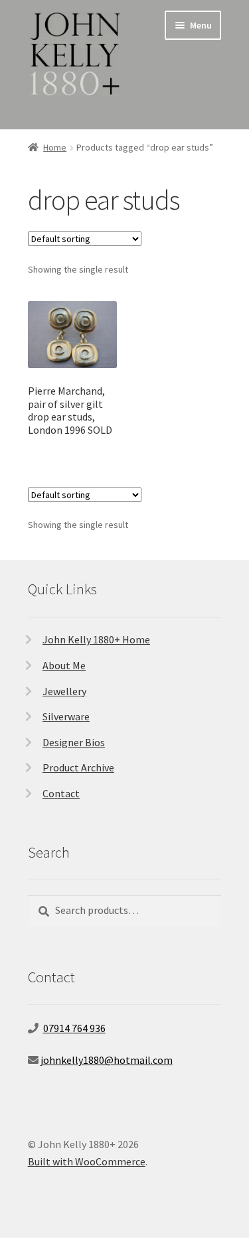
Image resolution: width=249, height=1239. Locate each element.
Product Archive (78, 767)
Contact (61, 793)
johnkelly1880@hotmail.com (107, 1060)
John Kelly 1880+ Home (96, 639)
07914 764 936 (74, 1028)
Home (54, 147)
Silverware (66, 716)
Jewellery (64, 691)
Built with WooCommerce (86, 1161)
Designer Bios (73, 742)
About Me (64, 665)
